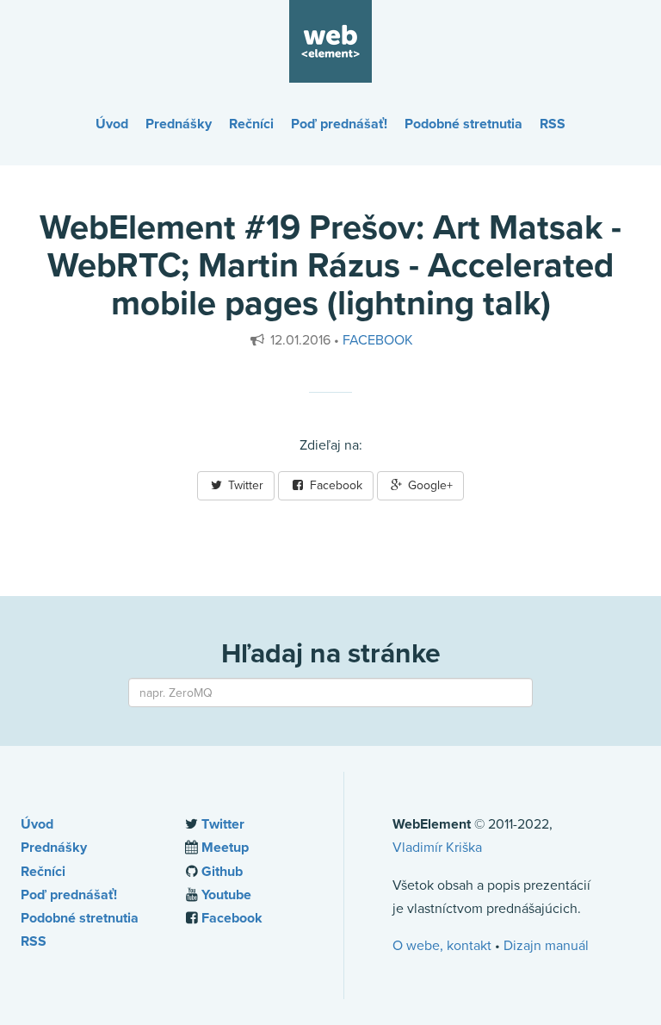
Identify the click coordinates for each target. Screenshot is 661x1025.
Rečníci (251, 124)
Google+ (429, 485)
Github (222, 871)
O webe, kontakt (441, 945)
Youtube (226, 895)
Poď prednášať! (339, 124)
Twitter (244, 485)
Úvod (112, 124)
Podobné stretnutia (463, 124)
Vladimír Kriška (437, 847)
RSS (552, 124)
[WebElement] (330, 40)
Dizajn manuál (546, 945)
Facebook (378, 340)
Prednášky (178, 124)
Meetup (225, 847)
